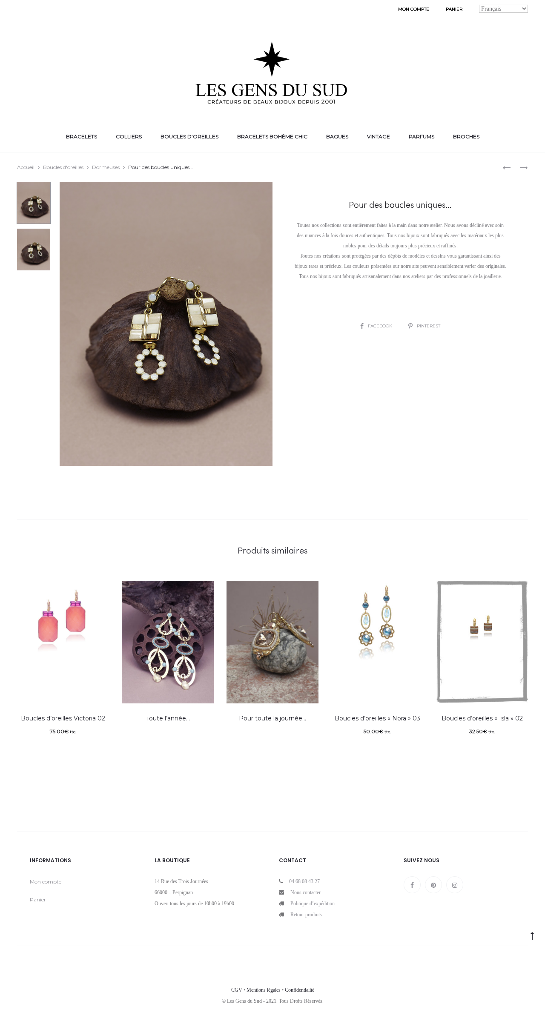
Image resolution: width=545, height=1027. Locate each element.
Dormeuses (106, 167)
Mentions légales (264, 990)
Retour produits (306, 915)
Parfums (421, 136)
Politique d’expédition (312, 904)
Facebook (380, 326)
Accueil (25, 167)
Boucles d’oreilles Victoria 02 (63, 718)
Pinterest (428, 326)
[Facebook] (412, 884)
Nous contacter (305, 892)
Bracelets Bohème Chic (272, 136)
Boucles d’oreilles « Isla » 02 (482, 718)
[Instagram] (454, 884)
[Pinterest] (433, 884)
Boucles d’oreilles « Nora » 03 (377, 718)
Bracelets (81, 136)
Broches (466, 136)
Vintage (378, 136)
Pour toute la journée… (272, 718)
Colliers (129, 136)
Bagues (337, 136)
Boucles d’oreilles (189, 136)
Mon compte (413, 9)
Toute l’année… (168, 718)
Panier (454, 9)
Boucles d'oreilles (63, 167)
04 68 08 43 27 (304, 881)
